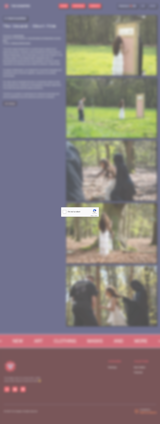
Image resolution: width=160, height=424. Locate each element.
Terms (95, 215)
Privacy (92, 215)
